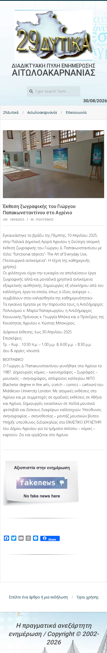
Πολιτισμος (45, 219)
